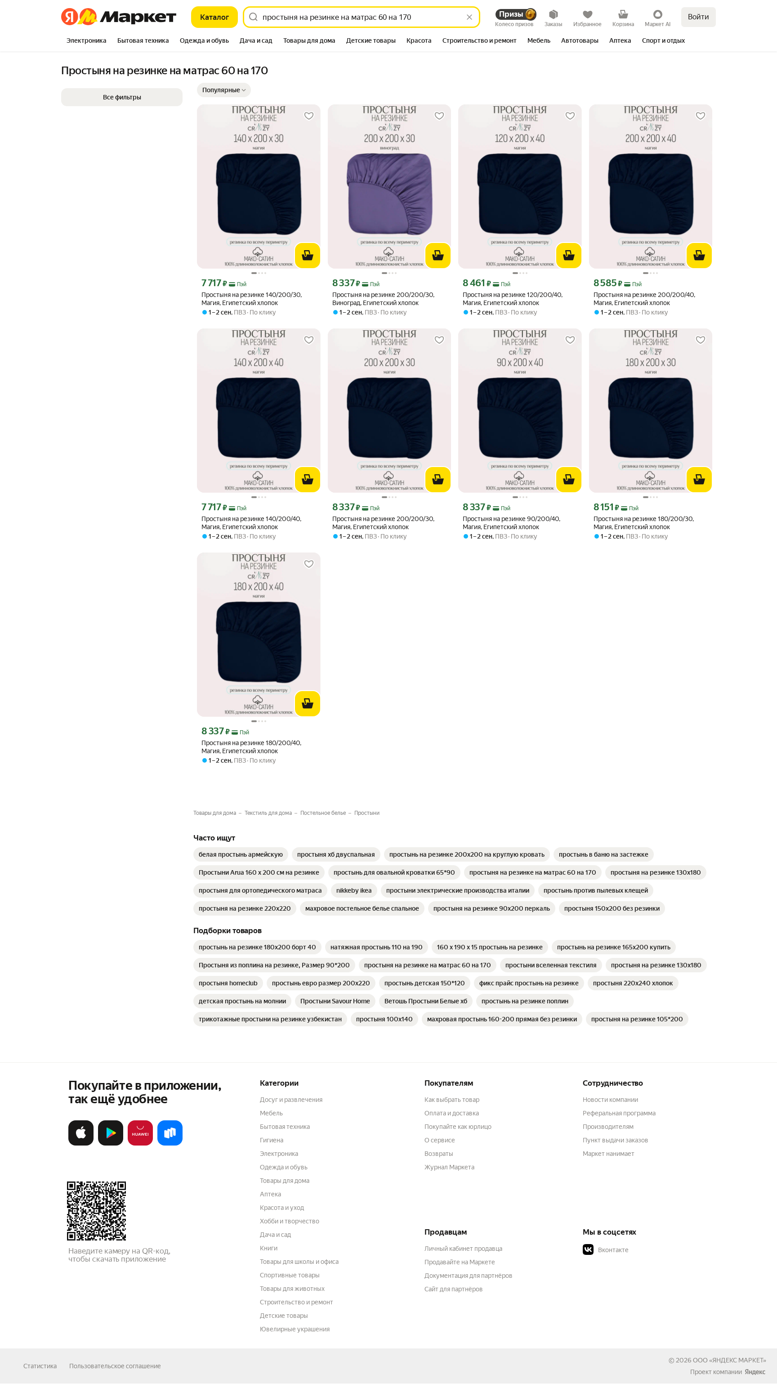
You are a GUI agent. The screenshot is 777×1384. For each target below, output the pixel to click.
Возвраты (438, 1153)
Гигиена (271, 1140)
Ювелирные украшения (295, 1329)
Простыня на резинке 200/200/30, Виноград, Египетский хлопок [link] (383, 298)
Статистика (40, 1366)
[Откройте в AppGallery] (140, 1144)
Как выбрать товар (451, 1099)
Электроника (279, 1153)
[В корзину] (307, 255)
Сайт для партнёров (453, 1289)
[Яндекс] (755, 1371)
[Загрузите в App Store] (81, 1144)
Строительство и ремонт (296, 1302)
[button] (224, 90)
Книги (268, 1248)
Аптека (270, 1194)
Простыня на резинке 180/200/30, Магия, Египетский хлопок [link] (644, 522)
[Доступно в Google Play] (110, 1144)
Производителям (608, 1126)
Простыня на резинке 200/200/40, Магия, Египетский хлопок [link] (644, 298)
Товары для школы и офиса (299, 1261)
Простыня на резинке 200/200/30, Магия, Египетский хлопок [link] (383, 522)
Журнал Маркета (449, 1167)
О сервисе (439, 1140)
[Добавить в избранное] (309, 116)
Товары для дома (284, 1180)
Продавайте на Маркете (459, 1262)
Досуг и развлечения (291, 1099)
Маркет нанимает (608, 1153)
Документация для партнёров (468, 1275)
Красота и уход (282, 1207)
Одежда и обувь (284, 1167)
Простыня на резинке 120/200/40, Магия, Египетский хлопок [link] (513, 298)
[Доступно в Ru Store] (170, 1144)
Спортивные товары (290, 1275)
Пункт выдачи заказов (615, 1140)
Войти (698, 17)
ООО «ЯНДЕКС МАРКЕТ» (729, 1360)
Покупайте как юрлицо (457, 1126)
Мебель (271, 1113)
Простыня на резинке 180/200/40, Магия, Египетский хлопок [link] (251, 747)
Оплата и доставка (451, 1113)
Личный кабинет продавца (463, 1248)
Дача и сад (275, 1234)
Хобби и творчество (289, 1221)
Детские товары (284, 1315)
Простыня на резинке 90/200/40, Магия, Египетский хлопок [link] (511, 522)
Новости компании (610, 1099)
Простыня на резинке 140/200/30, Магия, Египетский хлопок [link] (251, 298)
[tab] (86, 41)
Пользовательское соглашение (115, 1366)
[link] (240, 854)
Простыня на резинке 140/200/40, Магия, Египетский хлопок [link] (251, 522)
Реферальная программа (619, 1113)
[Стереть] (469, 17)
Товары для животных (292, 1288)
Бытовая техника (285, 1126)
